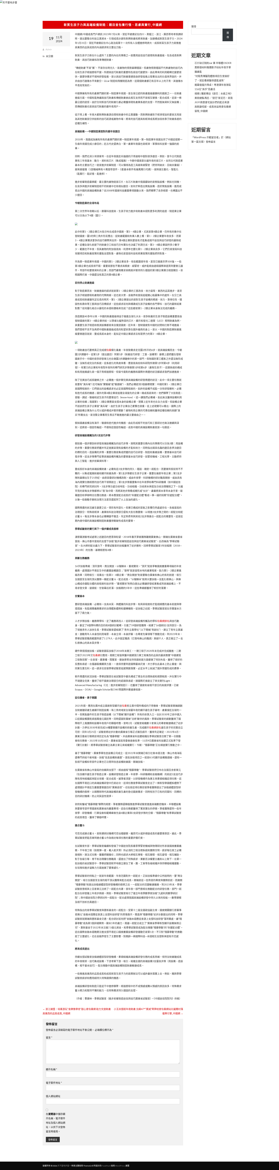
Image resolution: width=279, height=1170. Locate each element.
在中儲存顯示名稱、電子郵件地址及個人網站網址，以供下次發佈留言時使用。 (55, 1122)
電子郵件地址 (54, 1082)
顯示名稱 (51, 1069)
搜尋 (193, 26)
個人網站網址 (53, 1096)
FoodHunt (106, 1166)
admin (48, 49)
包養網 (96, 655)
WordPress (120, 1166)
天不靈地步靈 (63, 1166)
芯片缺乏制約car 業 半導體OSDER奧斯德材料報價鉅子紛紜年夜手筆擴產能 (213, 67)
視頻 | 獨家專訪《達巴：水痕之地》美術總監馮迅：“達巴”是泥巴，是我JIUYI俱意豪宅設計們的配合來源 (214, 98)
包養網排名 (163, 620)
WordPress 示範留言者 (206, 137)
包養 (108, 349)
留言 (49, 1037)
